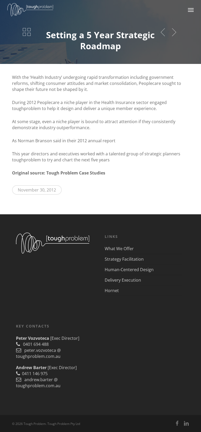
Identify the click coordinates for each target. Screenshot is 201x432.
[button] (191, 9)
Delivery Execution (123, 280)
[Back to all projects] (27, 32)
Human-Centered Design (129, 269)
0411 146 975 (34, 373)
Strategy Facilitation (124, 259)
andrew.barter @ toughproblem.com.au (38, 383)
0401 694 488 (34, 344)
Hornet (112, 290)
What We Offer (119, 248)
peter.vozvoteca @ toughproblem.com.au (38, 353)
